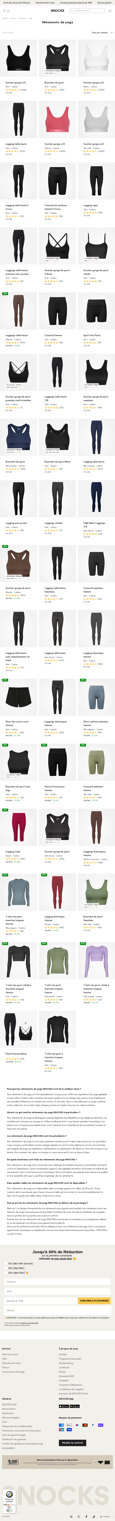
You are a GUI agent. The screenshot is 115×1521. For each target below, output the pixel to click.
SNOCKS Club (9, 1404)
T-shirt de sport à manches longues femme (54, 1057)
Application (8, 1413)
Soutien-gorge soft (16, 83)
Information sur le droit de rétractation (21, 1431)
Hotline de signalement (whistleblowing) (22, 1444)
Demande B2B (66, 1376)
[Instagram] (71, 1517)
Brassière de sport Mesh (57, 462)
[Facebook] (86, 1517)
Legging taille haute (16, 144)
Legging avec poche (16, 523)
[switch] (9, 1510)
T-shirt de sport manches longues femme (15, 920)
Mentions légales (10, 1418)
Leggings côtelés (54, 523)
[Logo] (57, 10)
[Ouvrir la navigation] (4, 10)
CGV (4, 1422)
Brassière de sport (54, 83)
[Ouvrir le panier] (110, 11)
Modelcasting (66, 1363)
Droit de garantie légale (14, 1435)
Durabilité (64, 1380)
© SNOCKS (5, 1516)
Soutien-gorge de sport (18, 588)
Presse (62, 1372)
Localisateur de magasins (71, 1389)
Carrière (63, 1354)
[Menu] (14, 1491)
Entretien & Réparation (70, 1385)
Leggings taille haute (17, 335)
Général (6, 1399)
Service (6, 1349)
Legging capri (90, 205)
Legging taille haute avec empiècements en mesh (18, 657)
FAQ (4, 1359)
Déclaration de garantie (14, 1439)
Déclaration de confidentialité (17, 1426)
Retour (5, 1367)
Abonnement (9, 1409)
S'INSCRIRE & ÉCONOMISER (94, 1300)
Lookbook (64, 1367)
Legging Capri (13, 852)
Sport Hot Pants (92, 335)
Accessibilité (8, 1448)
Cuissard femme (53, 335)
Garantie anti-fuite (11, 1363)
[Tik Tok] (94, 1517)
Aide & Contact (10, 1354)
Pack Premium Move (16, 1054)
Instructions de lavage (13, 1372)
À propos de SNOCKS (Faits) (73, 1394)
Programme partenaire (70, 1359)
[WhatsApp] (79, 1517)
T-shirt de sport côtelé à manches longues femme (18, 989)
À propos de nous (68, 1349)
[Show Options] (108, 1310)
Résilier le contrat (72, 1443)
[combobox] (57, 1310)
